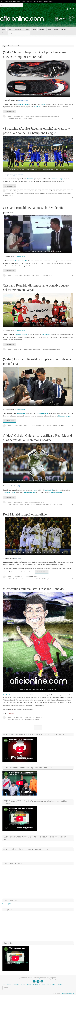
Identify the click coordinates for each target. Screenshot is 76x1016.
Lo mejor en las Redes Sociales (34, 116)
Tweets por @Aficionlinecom (9, 904)
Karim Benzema (23, 579)
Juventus (47, 193)
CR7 (22, 719)
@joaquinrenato (23, 100)
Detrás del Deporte (37, 1)
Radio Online (54, 191)
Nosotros (51, 1)
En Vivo (46, 1)
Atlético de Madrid (13, 504)
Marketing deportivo (48, 116)
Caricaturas (10, 713)
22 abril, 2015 (18, 502)
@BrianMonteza (20, 256)
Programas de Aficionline (57, 193)
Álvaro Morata (19, 193)
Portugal (37, 719)
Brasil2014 (11, 719)
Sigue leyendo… (10, 111)
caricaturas (17, 719)
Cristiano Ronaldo (13, 118)
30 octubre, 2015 (18, 116)
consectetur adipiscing (38, 979)
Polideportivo (12, 1)
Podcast (23, 1)
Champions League (29, 193)
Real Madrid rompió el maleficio (25, 514)
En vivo (27, 191)
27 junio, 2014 (18, 717)
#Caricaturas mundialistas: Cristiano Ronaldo (33, 589)
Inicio (2, 1)
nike (23, 118)
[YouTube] (67, 8)
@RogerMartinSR (19, 175)
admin (9, 116)
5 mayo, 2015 (18, 425)
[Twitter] (70, 8)
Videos (18, 1)
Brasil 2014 (29, 1)
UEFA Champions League (48, 579)
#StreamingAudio (10, 193)
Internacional (46, 191)
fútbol (20, 118)
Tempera (63, 993)
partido (35, 490)
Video (60, 191)
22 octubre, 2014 (18, 576)
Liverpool (30, 579)
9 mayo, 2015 (18, 275)
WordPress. (70, 993)
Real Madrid (28, 118)
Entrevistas (27, 275)
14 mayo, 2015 (18, 191)
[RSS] (73, 8)
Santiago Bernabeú (8, 195)
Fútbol (6, 1)
